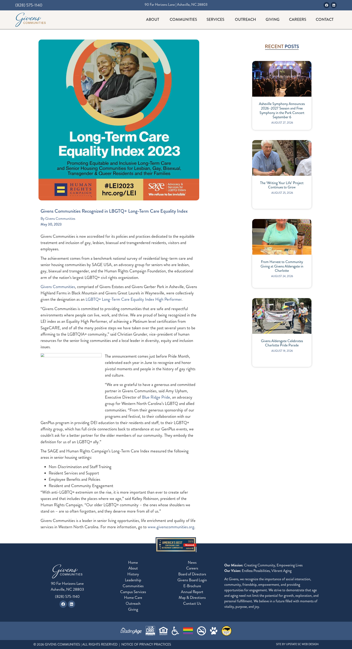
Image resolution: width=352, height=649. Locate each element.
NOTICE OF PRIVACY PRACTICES (146, 644)
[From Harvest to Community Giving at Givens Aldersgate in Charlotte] (281, 237)
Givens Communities (58, 287)
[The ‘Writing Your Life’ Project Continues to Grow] (281, 158)
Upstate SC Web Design (302, 644)
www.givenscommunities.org (171, 527)
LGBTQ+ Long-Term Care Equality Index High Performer (134, 299)
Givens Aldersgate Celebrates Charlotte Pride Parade (282, 343)
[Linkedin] (334, 5)
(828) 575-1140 (67, 596)
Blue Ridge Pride (156, 397)
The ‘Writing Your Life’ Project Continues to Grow (282, 185)
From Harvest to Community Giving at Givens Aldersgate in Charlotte (282, 266)
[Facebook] (326, 5)
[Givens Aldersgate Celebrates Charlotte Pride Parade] (281, 316)
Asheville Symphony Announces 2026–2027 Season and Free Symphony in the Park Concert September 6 (282, 110)
